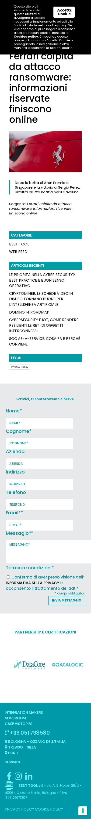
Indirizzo (15, 472)
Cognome (19, 431)
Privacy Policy (19, 367)
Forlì (12, 753)
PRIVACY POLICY (19, 809)
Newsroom (15, 718)
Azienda (15, 451)
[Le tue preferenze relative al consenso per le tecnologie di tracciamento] (82, 810)
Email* (14, 512)
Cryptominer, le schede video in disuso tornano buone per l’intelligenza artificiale (41, 299)
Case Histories (18, 723)
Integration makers (24, 712)
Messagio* (19, 533)
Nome (14, 411)
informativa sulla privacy (32, 583)
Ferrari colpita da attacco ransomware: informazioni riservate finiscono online (40, 208)
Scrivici (12, 762)
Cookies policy (26, 36)
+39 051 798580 (29, 732)
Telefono (16, 492)
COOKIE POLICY (49, 809)
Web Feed (18, 251)
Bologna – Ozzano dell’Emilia (36, 741)
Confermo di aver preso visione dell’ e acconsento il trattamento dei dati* (45, 582)
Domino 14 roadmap (29, 312)
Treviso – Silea (21, 747)
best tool (19, 244)
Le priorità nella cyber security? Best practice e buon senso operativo (42, 280)
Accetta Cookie (64, 12)
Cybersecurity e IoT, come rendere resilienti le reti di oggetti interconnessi (43, 325)
